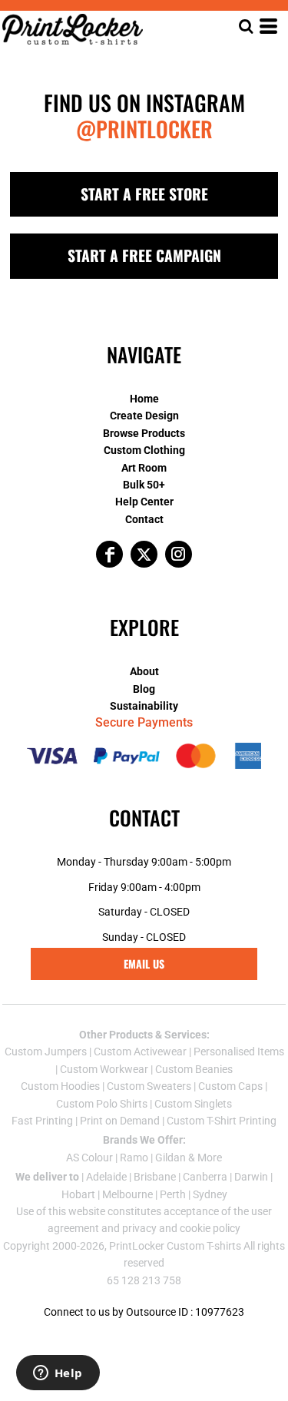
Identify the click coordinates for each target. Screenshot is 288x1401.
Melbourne (127, 1194)
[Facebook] (109, 554)
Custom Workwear (104, 1069)
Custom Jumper (43, 1051)
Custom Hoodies (60, 1086)
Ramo (134, 1157)
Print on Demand (120, 1121)
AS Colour (89, 1157)
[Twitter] (144, 554)
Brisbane (155, 1177)
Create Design (144, 415)
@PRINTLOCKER (144, 128)
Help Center (144, 501)
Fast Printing (42, 1121)
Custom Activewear (140, 1051)
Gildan (170, 1157)
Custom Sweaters (149, 1086)
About (144, 671)
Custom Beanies (194, 1069)
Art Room (144, 468)
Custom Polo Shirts (101, 1104)
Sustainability (144, 706)
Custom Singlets (193, 1104)
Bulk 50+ (144, 485)
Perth (173, 1194)
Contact (144, 519)
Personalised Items (239, 1051)
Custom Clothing (144, 450)
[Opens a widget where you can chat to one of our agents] (57, 1374)
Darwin (251, 1177)
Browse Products (144, 433)
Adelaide (106, 1177)
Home (144, 398)
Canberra (205, 1177)
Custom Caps (230, 1086)
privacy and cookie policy (181, 1228)
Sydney (210, 1194)
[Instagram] (178, 554)
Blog (144, 689)
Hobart (78, 1194)
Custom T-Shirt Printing (221, 1121)
